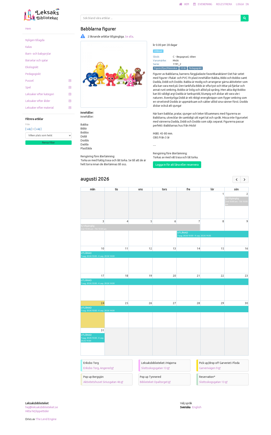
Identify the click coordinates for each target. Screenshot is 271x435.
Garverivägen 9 (208, 368)
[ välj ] (29, 129)
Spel (28, 87)
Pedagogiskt (33, 73)
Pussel (29, 80)
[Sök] (245, 18)
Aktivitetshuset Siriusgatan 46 (102, 382)
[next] (244, 179)
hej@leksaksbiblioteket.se (41, 407)
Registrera (224, 4)
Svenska (185, 407)
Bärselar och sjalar (36, 60)
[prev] (237, 179)
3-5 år (183, 68)
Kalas (28, 46)
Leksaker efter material (39, 107)
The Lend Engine (46, 419)
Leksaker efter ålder (37, 100)
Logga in (242, 4)
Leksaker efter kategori (39, 94)
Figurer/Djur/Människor (165, 68)
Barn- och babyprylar (38, 53)
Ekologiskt (31, 67)
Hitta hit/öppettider (37, 411)
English (196, 407)
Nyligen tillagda (34, 40)
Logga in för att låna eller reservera (177, 164)
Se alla (129, 36)
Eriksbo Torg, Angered (97, 368)
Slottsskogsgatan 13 (154, 368)
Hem (186, 4)
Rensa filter (48, 142)
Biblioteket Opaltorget (154, 382)
